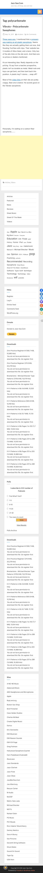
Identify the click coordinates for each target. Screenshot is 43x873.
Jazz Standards (13, 763)
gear (29, 239)
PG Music (10, 818)
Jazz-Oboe (11, 776)
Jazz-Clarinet (12, 767)
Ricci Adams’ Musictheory (17, 826)
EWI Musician (12, 734)
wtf (15, 277)
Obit (8, 254)
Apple (13, 231)
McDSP (10, 797)
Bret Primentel (12, 709)
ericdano (20, 34)
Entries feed (11, 305)
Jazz (9, 245)
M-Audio (10, 793)
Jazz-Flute (11, 772)
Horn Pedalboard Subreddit (17, 755)
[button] (41, 290)
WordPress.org (12, 313)
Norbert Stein (12, 814)
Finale (24, 239)
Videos (13, 182)
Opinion (14, 254)
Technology (12, 274)
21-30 (11, 513)
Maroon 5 (10, 250)
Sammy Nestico (13, 830)
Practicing (11, 258)
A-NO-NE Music (13, 684)
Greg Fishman (12, 747)
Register (10, 296)
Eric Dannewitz (12, 730)
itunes (29, 242)
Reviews (10, 209)
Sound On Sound (13, 851)
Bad (19, 232)
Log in (9, 300)
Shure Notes (11, 847)
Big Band (10, 235)
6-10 (11, 505)
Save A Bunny (12, 834)
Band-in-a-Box (26, 232)
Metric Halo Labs (13, 801)
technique (28, 271)
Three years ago (9, 39)
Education (12, 238)
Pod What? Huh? (15, 496)
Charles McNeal (13, 717)
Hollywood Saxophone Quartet (18, 751)
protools (18, 258)
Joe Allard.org (12, 784)
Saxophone (11, 265)
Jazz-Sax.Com (17, 3)
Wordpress (10, 278)
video (28, 274)
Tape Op (10, 855)
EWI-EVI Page (12, 742)
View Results (21, 525)
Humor (15, 242)
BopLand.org (11, 700)
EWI (19, 239)
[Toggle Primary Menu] (40, 12)
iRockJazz (11, 759)
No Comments (31, 34)
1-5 (10, 500)
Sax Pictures (11, 839)
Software (10, 271)
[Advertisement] (21, 157)
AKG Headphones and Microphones (20, 692)
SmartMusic (24, 268)
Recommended (14, 261)
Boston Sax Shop (13, 705)
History (9, 242)
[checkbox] (5, 867)
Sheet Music (11, 213)
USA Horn (10, 860)
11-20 (11, 509)
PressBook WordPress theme (25, 870)
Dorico (9, 726)
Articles (7, 182)
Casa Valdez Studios (14, 713)
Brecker (16, 235)
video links (16, 80)
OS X (20, 254)
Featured (10, 201)
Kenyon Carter (12, 788)
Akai (8, 232)
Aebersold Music (13, 688)
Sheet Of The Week (14, 217)
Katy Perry (16, 246)
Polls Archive (12, 530)
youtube (21, 278)
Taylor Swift (19, 271)
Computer (22, 235)
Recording (27, 261)
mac (21, 246)
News (9, 205)
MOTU (9, 809)
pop (32, 254)
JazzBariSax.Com (13, 780)
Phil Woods (11, 822)
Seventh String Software (16, 843)
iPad (21, 242)
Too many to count (16, 517)
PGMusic (25, 254)
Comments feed (13, 309)
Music (31, 249)
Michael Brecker (21, 250)
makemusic (28, 246)
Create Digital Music (14, 721)
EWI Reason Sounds (14, 738)
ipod (25, 242)
